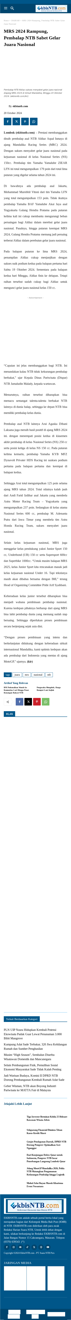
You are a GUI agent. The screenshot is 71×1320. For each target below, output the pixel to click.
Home (6, 20)
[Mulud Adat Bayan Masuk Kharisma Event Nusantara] (13, 1185)
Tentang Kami (56, 1314)
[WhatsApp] (33, 121)
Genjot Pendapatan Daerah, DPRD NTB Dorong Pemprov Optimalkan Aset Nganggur (46, 1144)
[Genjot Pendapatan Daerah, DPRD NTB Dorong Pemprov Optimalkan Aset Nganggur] (13, 1145)
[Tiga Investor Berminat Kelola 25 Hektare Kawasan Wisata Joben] (13, 1118)
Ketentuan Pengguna (14, 1314)
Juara (17, 674)
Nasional (38, 674)
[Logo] (51, 8)
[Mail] (20, 1247)
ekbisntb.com (20, 106)
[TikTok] (27, 1247)
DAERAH (15, 20)
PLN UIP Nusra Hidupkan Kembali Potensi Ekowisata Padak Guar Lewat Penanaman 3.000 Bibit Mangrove (33, 1034)
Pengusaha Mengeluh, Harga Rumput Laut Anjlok (49, 688)
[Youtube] (48, 1247)
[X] (16, 121)
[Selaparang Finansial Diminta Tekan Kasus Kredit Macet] (13, 1131)
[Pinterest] (25, 121)
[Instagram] (13, 1247)
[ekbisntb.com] (6, 106)
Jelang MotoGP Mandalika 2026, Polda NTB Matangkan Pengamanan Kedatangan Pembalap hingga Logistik (46, 1171)
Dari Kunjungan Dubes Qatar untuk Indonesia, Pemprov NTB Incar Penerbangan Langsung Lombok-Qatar (46, 1158)
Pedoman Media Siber (36, 1314)
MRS (27, 674)
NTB (49, 674)
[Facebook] (7, 121)
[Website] (41, 1247)
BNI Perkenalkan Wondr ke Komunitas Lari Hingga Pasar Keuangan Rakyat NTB (16, 690)
